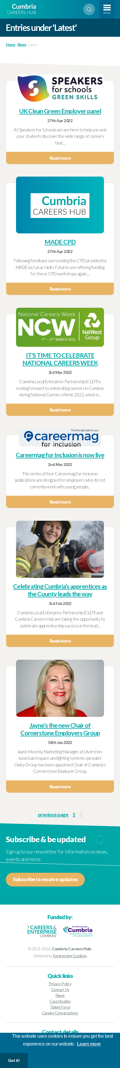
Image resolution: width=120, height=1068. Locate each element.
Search (89, 9)
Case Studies (60, 1001)
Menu (107, 13)
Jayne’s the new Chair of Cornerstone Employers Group (60, 729)
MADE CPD (60, 242)
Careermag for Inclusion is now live (60, 455)
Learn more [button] (89, 1043)
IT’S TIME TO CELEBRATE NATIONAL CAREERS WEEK (60, 359)
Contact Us (60, 989)
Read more (60, 158)
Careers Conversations (60, 1013)
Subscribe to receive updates (45, 879)
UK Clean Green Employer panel (60, 111)
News (60, 995)
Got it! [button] (14, 1060)
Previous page (53, 815)
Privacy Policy (60, 983)
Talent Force (60, 1007)
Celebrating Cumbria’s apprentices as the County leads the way (60, 590)
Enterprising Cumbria (70, 955)
